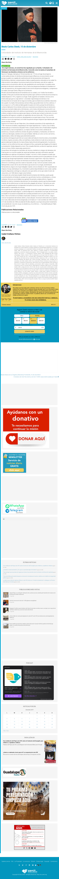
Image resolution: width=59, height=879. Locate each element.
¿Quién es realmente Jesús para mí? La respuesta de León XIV (20, 752)
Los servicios (26, 861)
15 (37, 721)
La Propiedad (18, 861)
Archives (3, 8)
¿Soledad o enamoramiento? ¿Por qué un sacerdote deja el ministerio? (20, 569)
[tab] (22, 827)
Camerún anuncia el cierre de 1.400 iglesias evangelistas (22, 600)
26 (14, 727)
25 (7, 727)
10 (52, 718)
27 (22, 727)
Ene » (7, 730)
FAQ (12, 861)
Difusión (33, 861)
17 (52, 721)
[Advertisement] (29, 362)
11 (7, 721)
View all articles (6, 243)
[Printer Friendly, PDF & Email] (6, 66)
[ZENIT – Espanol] (16, 3)
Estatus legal (39, 861)
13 (22, 721)
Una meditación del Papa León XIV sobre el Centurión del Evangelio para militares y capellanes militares (27, 565)
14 (29, 721)
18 (7, 724)
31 (52, 727)
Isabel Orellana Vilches (24, 56)
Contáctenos (53, 861)
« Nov (4, 730)
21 (29, 724)
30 (44, 727)
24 (52, 724)
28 (29, 727)
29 (37, 727)
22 (37, 724)
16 (44, 721)
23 (44, 724)
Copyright (46, 861)
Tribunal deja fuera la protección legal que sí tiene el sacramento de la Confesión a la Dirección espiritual (28, 572)
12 (14, 721)
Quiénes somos (6, 861)
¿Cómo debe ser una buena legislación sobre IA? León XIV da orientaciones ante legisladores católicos (31, 616)
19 (14, 724)
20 (22, 724)
